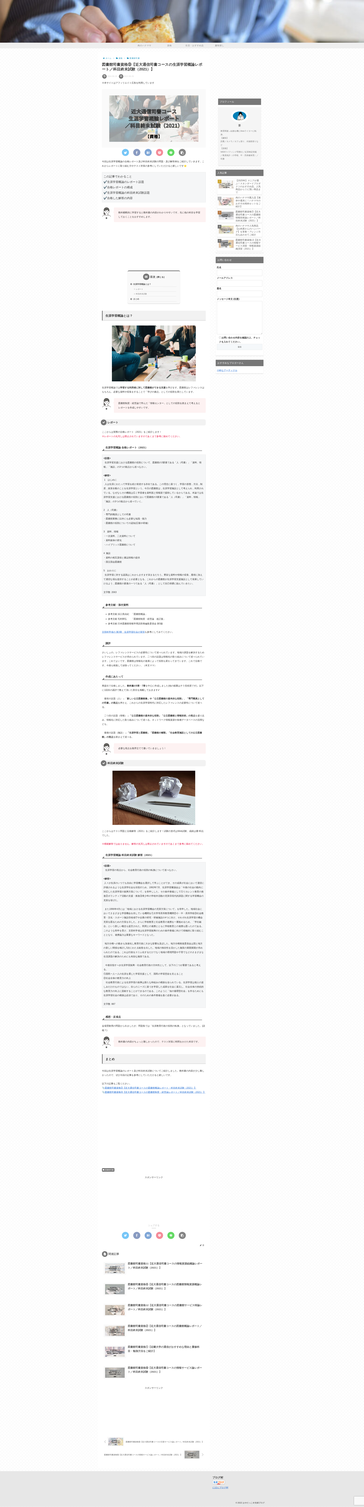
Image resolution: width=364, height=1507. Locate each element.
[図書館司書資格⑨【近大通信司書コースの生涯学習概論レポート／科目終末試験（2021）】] (148, 152)
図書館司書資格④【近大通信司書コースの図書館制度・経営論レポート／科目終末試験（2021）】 (155, 1092)
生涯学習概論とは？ (142, 284)
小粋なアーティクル (227, 370)
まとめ (136, 299)
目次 (153, 276)
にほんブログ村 (220, 1487)
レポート (139, 289)
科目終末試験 (141, 294)
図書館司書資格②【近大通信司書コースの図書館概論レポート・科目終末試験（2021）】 (150, 1088)
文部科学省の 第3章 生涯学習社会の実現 (123, 632)
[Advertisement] (154, 246)
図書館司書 (109, 1170)
